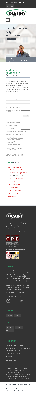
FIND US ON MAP (11, 360)
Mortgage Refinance (16, 181)
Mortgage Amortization (17, 178)
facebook (9, 315)
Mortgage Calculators (14, 167)
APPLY (12, 388)
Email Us (23, 2)
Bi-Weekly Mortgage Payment (18, 173)
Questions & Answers (14, 190)
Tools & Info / (19, 59)
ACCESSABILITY (22, 292)
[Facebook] (8, 6)
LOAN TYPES (9, 390)
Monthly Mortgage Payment (18, 170)
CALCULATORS (19, 388)
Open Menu (8, 20)
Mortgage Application (14, 184)
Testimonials (12, 196)
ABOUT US (16, 390)
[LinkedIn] (12, 6)
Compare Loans (13, 187)
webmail (10, 331)
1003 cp (20, 327)
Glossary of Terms (13, 193)
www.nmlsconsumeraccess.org (15, 296)
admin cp (11, 327)
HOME (7, 388)
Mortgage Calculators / (13, 61)
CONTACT (23, 390)
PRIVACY (8, 292)
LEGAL (14, 292)
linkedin (18, 315)
